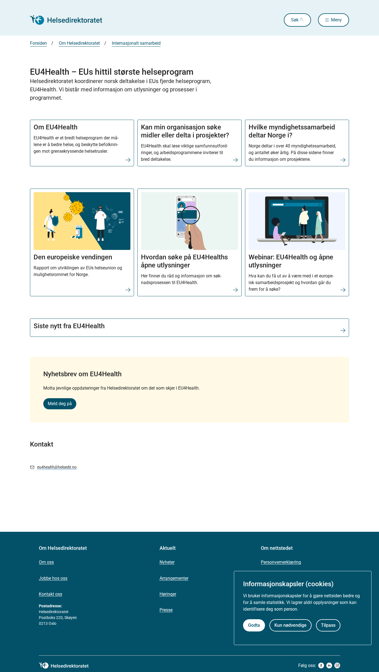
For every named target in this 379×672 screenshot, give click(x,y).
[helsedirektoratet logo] (68, 665)
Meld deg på (60, 403)
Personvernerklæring (281, 562)
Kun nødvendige (290, 625)
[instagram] (337, 665)
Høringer (168, 594)
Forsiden (38, 43)
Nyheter (167, 562)
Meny (336, 19)
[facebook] (321, 665)
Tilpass (328, 625)
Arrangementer (174, 578)
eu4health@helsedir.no (57, 467)
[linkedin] (329, 665)
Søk (295, 19)
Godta (254, 625)
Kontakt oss (50, 594)
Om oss (46, 562)
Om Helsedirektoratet (79, 43)
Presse (166, 610)
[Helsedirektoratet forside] (70, 20)
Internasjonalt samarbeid (136, 43)
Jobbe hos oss (53, 578)
